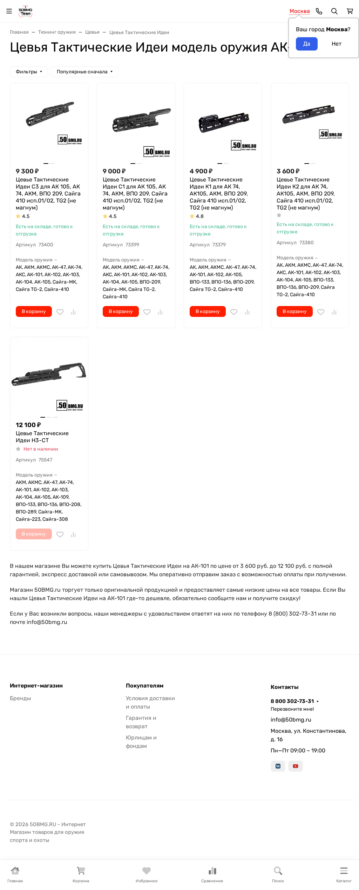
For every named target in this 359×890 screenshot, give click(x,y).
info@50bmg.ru (291, 719)
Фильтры (26, 72)
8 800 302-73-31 (292, 701)
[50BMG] (25, 11)
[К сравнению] (73, 312)
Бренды (20, 698)
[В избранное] (60, 312)
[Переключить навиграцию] (9, 11)
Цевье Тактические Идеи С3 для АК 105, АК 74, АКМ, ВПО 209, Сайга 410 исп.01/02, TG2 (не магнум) (48, 193)
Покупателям (144, 686)
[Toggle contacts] (319, 11)
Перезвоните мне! (292, 709)
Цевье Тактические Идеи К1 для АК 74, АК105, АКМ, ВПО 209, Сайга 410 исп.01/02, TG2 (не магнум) (219, 193)
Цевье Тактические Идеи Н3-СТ (42, 437)
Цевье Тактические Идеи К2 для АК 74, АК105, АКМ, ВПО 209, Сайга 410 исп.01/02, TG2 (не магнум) (306, 193)
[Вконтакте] (278, 766)
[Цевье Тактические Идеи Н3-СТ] (49, 376)
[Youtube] (295, 766)
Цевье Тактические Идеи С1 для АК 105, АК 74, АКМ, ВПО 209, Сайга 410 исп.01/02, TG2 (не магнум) (135, 193)
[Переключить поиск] (334, 11)
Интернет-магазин (36, 686)
